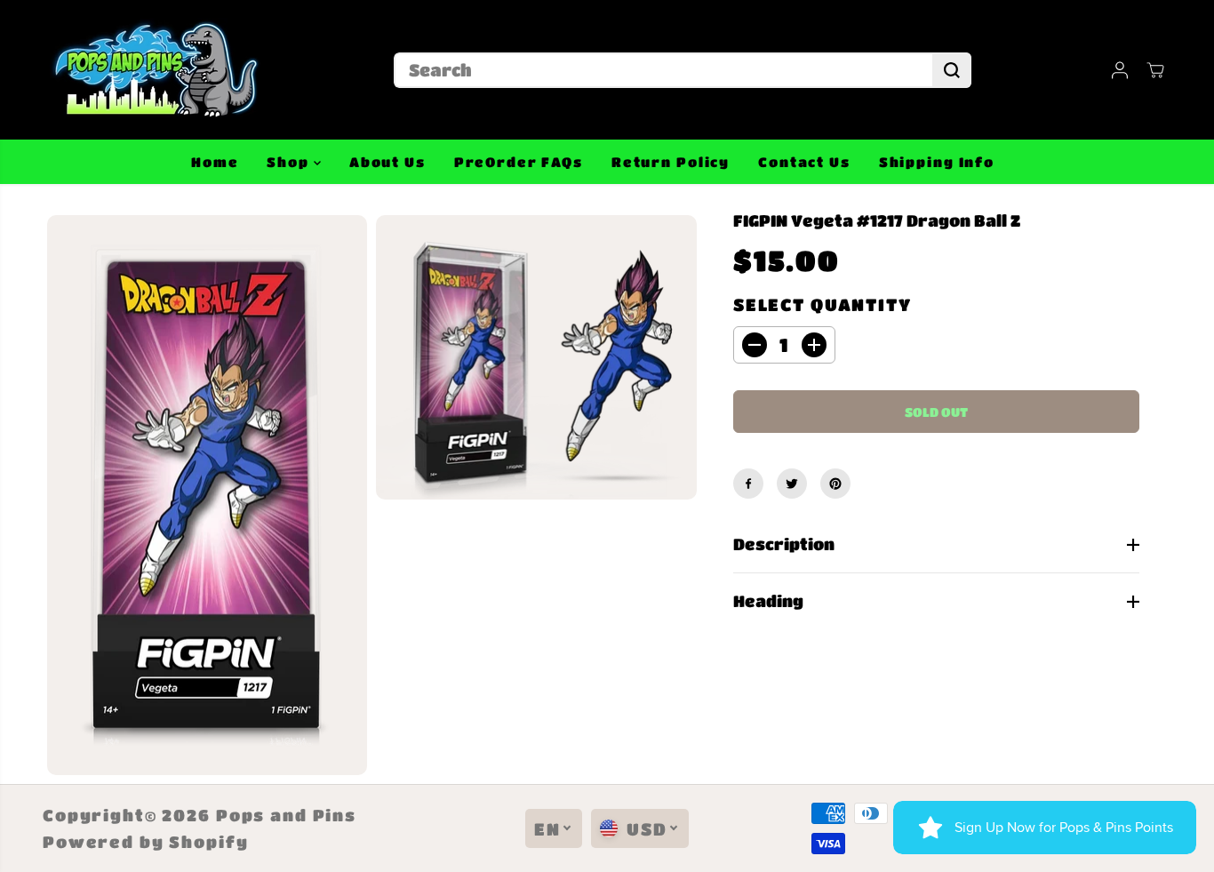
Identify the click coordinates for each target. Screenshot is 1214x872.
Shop (290, 162)
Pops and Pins (286, 815)
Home (214, 162)
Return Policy (670, 162)
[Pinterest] (835, 483)
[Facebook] (748, 483)
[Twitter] (792, 483)
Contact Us (804, 162)
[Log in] (1120, 70)
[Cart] (1155, 70)
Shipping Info (936, 162)
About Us (387, 162)
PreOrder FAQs (518, 162)
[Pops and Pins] (154, 70)
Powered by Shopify (146, 842)
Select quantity (822, 304)
